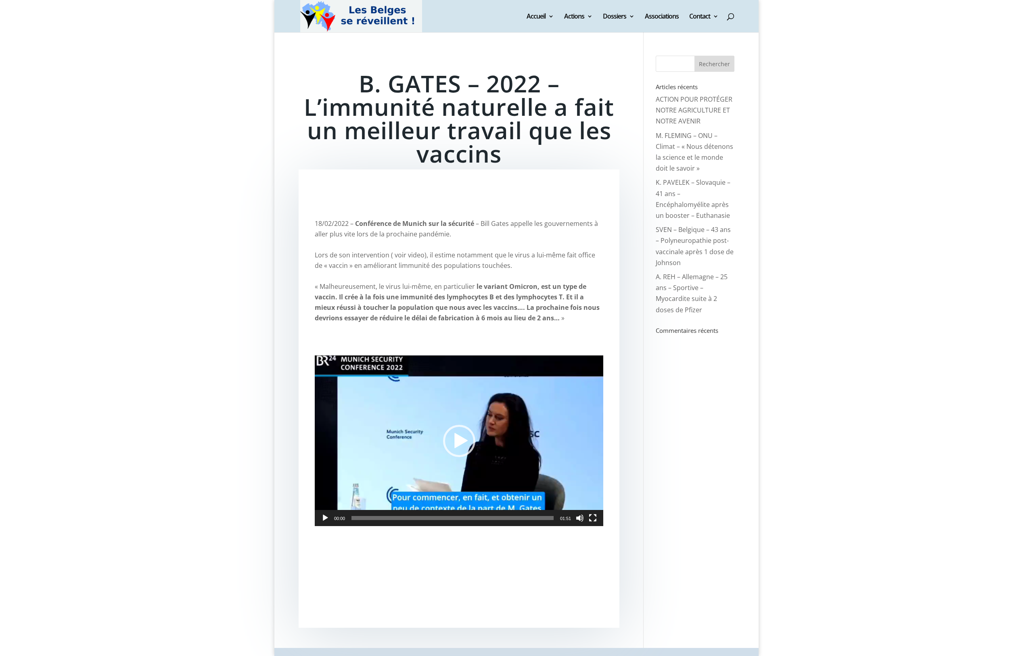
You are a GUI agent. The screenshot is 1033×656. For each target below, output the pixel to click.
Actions (574, 17)
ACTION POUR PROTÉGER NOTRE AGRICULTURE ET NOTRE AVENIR (694, 110)
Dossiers (614, 17)
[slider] (452, 518)
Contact (699, 17)
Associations (662, 17)
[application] (459, 440)
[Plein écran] (593, 518)
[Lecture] (325, 518)
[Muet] (580, 518)
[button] (459, 441)
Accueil (536, 17)
